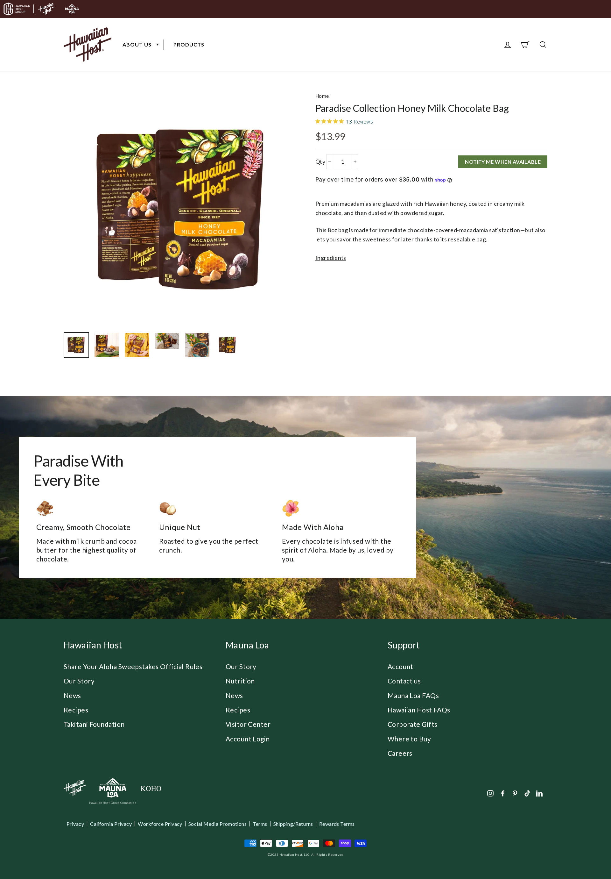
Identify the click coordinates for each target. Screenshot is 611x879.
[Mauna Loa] (113, 788)
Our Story (79, 681)
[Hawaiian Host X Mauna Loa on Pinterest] (515, 792)
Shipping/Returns (293, 823)
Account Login (248, 739)
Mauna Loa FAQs (413, 695)
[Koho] (151, 788)
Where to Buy (409, 739)
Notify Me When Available (503, 162)
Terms (260, 823)
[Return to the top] (587, 855)
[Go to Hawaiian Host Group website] (17, 9)
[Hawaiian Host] (75, 788)
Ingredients (330, 257)
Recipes (76, 710)
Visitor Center (248, 724)
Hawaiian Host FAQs (419, 710)
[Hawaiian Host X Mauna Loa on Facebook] (503, 792)
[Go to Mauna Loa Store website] (71, 9)
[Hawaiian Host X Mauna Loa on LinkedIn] (539, 792)
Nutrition (240, 681)
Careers (400, 753)
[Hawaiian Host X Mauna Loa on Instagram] (490, 792)
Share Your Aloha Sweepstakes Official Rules (133, 666)
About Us (137, 44)
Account (400, 666)
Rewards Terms (337, 823)
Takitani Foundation (94, 724)
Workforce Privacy (160, 823)
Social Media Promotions (217, 823)
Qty (320, 161)
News (72, 695)
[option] (183, 208)
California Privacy (111, 823)
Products (188, 44)
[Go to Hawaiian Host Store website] (46, 9)
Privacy (75, 823)
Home (322, 96)
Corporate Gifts (413, 724)
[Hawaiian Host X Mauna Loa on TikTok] (527, 792)
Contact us (404, 681)
